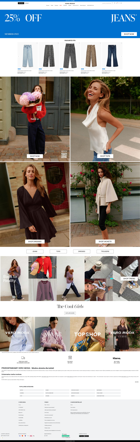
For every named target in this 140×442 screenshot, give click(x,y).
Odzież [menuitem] (52, 5)
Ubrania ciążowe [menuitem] (83, 5)
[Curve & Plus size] (122, 378)
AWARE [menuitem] (69, 5)
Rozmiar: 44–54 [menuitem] (75, 5)
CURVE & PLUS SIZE (75, 434)
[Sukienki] (35, 222)
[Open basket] (121, 3)
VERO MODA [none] (21, 3)
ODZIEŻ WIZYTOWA (100, 440)
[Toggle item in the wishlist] (37, 40)
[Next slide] (121, 53)
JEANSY (47, 434)
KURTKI (21, 434)
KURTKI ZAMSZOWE (49, 437)
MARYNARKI (99, 434)
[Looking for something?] (112, 3)
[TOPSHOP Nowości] (87, 378)
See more (136, 426)
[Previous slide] (18, 53)
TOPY (21, 440)
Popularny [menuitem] (56, 5)
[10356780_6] (105, 94)
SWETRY (73, 440)
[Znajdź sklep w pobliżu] (114, 3)
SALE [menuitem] (61, 5)
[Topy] (105, 137)
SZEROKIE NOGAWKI (75, 437)
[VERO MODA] (70, 3)
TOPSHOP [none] (27, 3)
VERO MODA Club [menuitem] (90, 5)
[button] (28, 52)
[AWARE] (52, 378)
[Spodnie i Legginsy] (105, 248)
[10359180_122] (105, 180)
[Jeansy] (70, 21)
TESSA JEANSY (99, 437)
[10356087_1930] (35, 180)
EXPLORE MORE (70, 357)
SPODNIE (47, 440)
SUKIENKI (22, 437)
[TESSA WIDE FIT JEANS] (70, 275)
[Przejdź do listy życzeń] (119, 3)
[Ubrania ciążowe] (17, 378)
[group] (28, 55)
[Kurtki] (105, 222)
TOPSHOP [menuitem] (65, 5)
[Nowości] (35, 115)
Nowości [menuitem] (47, 5)
